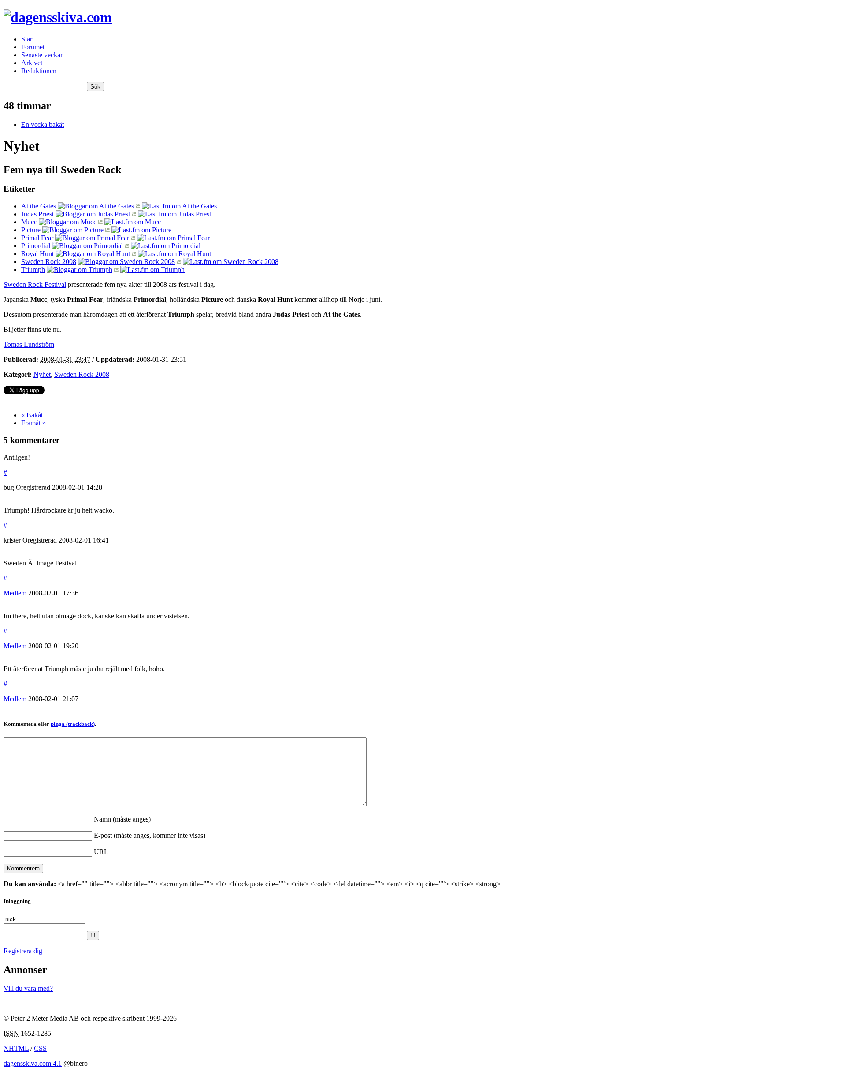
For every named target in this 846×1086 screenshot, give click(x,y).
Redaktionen (38, 70)
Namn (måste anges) (122, 819)
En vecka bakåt (42, 124)
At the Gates (38, 206)
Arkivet (31, 63)
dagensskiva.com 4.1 (33, 1063)
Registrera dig (23, 951)
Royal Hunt (37, 253)
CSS (40, 1048)
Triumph (33, 269)
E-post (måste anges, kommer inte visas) (149, 835)
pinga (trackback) (73, 724)
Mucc (29, 222)
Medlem (15, 593)
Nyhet (42, 374)
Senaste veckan (42, 55)
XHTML (16, 1048)
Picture (31, 230)
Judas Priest (37, 214)
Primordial (35, 245)
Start (27, 39)
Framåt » (33, 423)
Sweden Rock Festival (35, 284)
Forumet (33, 47)
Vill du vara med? (28, 988)
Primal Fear (37, 238)
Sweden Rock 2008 (48, 261)
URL (101, 851)
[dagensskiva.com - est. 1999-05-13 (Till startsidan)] (58, 17)
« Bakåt (32, 415)
